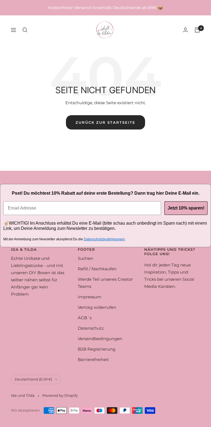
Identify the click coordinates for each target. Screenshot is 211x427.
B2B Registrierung (96, 349)
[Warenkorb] (197, 29)
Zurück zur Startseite (105, 122)
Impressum (89, 296)
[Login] (185, 29)
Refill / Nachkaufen (97, 268)
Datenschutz (91, 328)
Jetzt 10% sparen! (186, 208)
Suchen (85, 258)
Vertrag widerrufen (97, 307)
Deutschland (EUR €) (33, 379)
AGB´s (84, 317)
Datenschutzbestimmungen (104, 239)
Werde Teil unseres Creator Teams (105, 283)
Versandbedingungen (100, 338)
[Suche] (25, 29)
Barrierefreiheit (93, 359)
